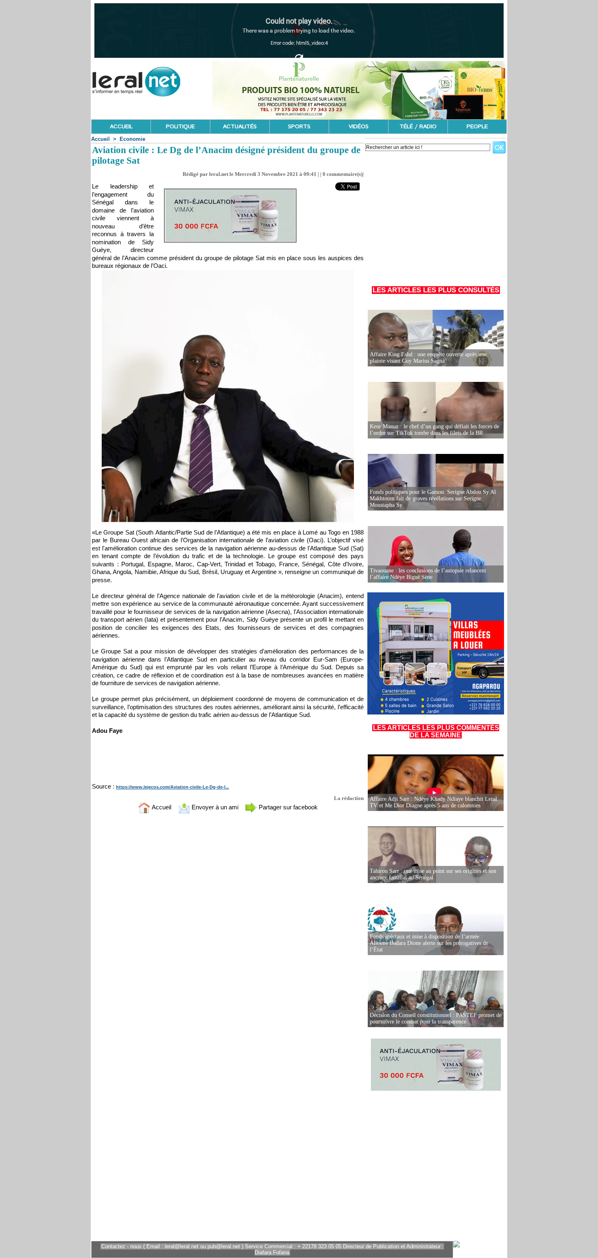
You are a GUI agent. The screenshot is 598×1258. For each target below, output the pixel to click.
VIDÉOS (359, 127)
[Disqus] (228, 927)
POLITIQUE (180, 127)
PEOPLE (477, 127)
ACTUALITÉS (240, 127)
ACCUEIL (121, 127)
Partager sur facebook (287, 807)
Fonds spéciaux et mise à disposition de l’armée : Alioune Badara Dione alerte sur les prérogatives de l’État (429, 943)
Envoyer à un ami (214, 807)
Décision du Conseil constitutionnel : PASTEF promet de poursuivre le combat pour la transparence (436, 1018)
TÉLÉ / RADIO (417, 127)
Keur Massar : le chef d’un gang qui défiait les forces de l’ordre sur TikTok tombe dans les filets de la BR (434, 429)
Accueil (100, 139)
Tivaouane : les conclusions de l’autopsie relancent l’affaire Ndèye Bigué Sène (428, 574)
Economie (132, 139)
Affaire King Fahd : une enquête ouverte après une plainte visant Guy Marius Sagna (428, 357)
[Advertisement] (435, 215)
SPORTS (299, 127)
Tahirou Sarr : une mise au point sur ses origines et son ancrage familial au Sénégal (433, 874)
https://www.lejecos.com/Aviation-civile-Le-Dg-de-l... (172, 787)
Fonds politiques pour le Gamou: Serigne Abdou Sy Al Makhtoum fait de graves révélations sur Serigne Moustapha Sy (433, 498)
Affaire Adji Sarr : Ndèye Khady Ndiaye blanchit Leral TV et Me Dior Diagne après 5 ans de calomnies (433, 802)
